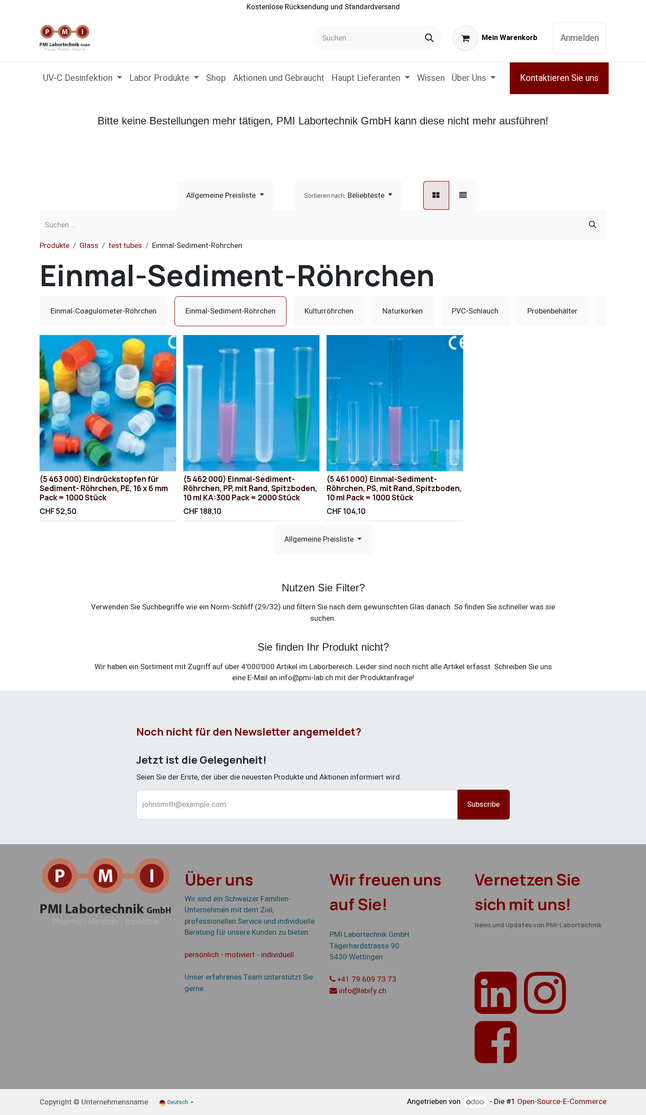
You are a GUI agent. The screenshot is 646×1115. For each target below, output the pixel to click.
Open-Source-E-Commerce (561, 1102)
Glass (89, 245)
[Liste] (462, 196)
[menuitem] (83, 78)
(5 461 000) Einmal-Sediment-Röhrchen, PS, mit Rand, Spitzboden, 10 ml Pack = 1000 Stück (394, 488)
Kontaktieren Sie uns (559, 78)
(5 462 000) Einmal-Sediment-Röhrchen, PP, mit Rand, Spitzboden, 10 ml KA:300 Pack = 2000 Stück (250, 488)
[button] (348, 196)
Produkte (54, 245)
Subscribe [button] (483, 804)
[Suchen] (429, 38)
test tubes (125, 245)
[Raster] (436, 196)
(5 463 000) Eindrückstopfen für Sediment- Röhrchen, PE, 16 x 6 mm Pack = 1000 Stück (104, 488)
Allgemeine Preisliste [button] (222, 195)
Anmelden (579, 38)
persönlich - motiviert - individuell (239, 954)
